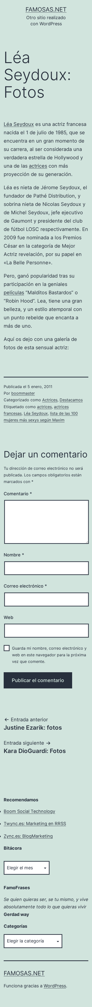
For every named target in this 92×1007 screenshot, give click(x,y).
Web (8, 617)
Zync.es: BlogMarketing (28, 836)
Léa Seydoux (19, 124)
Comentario (18, 493)
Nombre (14, 554)
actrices (38, 166)
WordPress (55, 985)
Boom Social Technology (29, 811)
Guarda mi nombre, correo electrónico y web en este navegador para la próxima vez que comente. (49, 655)
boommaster (23, 393)
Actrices (49, 399)
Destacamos (71, 399)
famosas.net (46, 9)
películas (14, 292)
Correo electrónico (25, 586)
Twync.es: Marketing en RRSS (35, 823)
